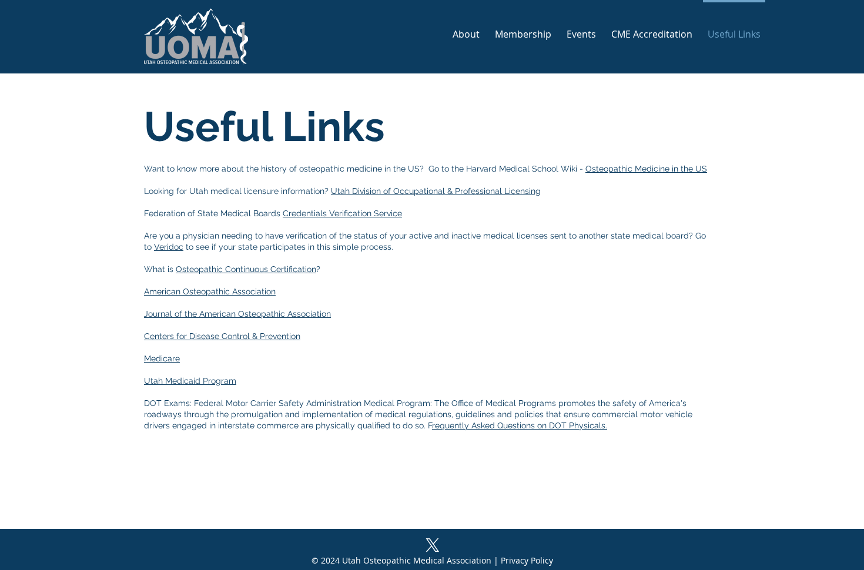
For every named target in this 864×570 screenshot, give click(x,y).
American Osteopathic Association (210, 291)
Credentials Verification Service (342, 213)
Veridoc (168, 247)
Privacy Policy (527, 560)
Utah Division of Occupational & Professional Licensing (436, 191)
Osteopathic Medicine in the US (646, 168)
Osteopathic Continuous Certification (246, 269)
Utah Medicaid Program (190, 380)
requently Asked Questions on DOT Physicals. (519, 425)
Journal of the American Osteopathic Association (237, 313)
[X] (432, 545)
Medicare (162, 358)
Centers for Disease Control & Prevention (222, 336)
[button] (581, 29)
